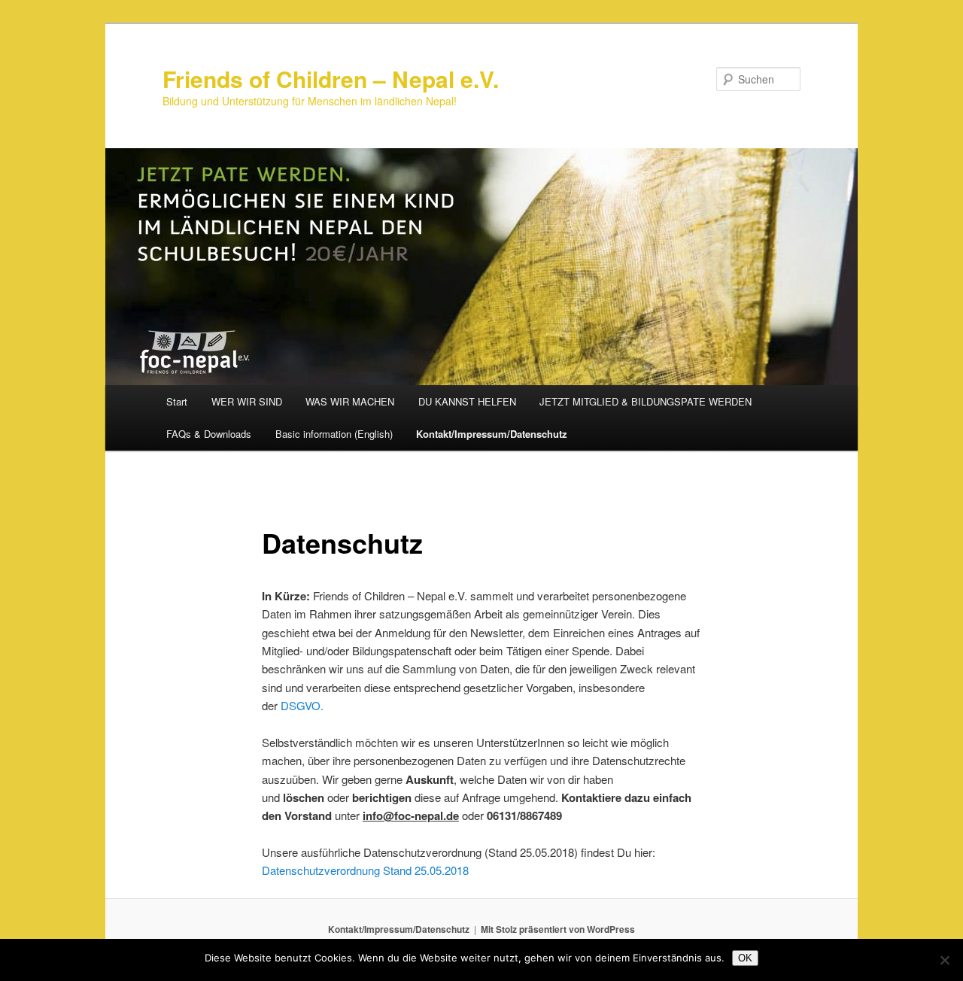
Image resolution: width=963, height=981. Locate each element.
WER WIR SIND (246, 401)
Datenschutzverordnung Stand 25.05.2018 (365, 870)
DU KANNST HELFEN (467, 401)
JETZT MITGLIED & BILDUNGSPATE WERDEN (645, 401)
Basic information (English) (334, 434)
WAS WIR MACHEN (349, 401)
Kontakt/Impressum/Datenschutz (491, 434)
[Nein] (944, 959)
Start (176, 401)
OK (745, 958)
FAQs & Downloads (208, 434)
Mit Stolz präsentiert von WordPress (558, 929)
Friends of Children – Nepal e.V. (331, 78)
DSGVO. (302, 705)
